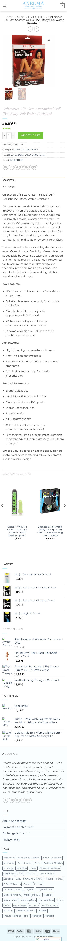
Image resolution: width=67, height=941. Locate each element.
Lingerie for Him (12, 895)
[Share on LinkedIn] (34, 167)
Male (26, 895)
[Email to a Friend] (23, 167)
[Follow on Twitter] (17, 800)
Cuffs (20, 873)
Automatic (9, 863)
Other (60, 900)
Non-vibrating (46, 900)
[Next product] (30, 29)
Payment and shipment (18, 827)
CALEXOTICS (36, 17)
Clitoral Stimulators (50, 868)
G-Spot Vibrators (12, 884)
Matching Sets (28, 900)
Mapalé (47, 895)
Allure (45, 858)
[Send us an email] (23, 800)
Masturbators (10, 900)
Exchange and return (16, 833)
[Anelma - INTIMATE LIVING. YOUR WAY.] (33, 5)
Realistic (7, 910)
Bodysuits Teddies (53, 863)
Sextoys (43, 910)
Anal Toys (57, 858)
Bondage (8, 868)
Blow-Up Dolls (22, 149)
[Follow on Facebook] (5, 800)
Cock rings (8, 873)
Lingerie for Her (45, 889)
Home (9, 17)
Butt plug (21, 868)
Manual (36, 895)
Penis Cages (19, 905)
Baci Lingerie (25, 863)
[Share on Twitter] (17, 167)
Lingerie (29, 889)
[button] (4, 6)
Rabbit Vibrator (50, 905)
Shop (20, 17)
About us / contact (14, 820)
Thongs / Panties (12, 916)
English (45, 939)
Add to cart (30, 135)
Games (27, 884)
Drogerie (8, 879)
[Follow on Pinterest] (29, 800)
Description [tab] (9, 180)
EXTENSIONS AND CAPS (29, 879)
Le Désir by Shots (12, 889)
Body (37, 863)
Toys (26, 916)
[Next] (64, 512)
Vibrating (36, 916)
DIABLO (30, 873)
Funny (34, 149)
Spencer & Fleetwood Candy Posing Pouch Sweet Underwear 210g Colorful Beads (50, 531)
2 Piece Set (9, 858)
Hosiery (38, 884)
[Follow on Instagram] (11, 800)
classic (33, 868)
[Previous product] (36, 29)
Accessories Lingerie (28, 858)
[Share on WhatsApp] (5, 167)
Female (49, 879)
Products (34, 905)
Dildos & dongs (46, 873)
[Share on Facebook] (11, 167)
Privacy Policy (11, 839)
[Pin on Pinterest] (29, 167)
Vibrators (49, 916)
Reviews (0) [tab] (8, 187)
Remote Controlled (25, 910)
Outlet (6, 905)
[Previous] (3, 512)
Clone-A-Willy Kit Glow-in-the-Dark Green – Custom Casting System (17, 531)
